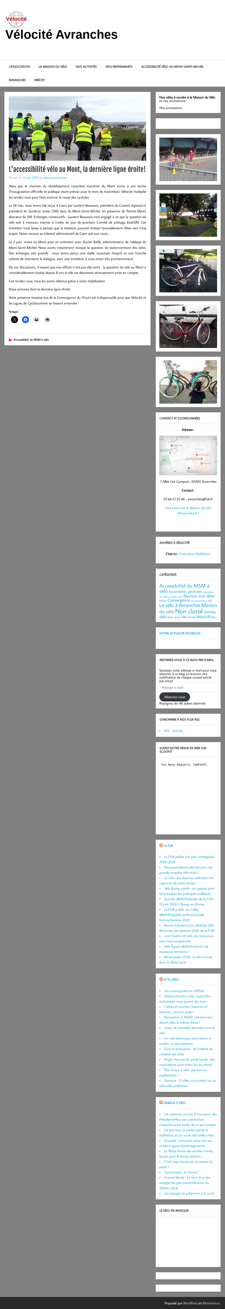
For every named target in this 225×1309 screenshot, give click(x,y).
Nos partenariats (119, 66)
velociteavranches (55, 177)
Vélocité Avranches (61, 34)
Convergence (179, 600)
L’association (19, 66)
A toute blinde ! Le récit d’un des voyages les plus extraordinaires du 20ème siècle (184, 1182)
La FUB (168, 845)
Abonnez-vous (174, 697)
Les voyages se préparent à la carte (189, 1193)
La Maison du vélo (53, 66)
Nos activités (86, 66)
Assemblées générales (185, 591)
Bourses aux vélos (199, 596)
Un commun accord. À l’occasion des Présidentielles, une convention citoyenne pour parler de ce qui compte (188, 1119)
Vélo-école (188, 617)
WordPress (190, 1303)
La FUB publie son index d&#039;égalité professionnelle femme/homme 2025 (181, 914)
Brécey (39, 80)
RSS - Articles (173, 730)
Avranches (17, 80)
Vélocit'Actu (206, 616)
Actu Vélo (171, 979)
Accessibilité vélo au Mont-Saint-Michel (172, 66)
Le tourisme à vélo (201, 600)
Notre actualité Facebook (180, 633)
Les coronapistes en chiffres (184, 991)
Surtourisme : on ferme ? (181, 1172)
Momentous (211, 1303)
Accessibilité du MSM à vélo (31, 339)
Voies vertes (174, 617)
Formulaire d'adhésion (194, 554)
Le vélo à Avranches (180, 604)
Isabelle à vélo (174, 1103)
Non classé (189, 611)
